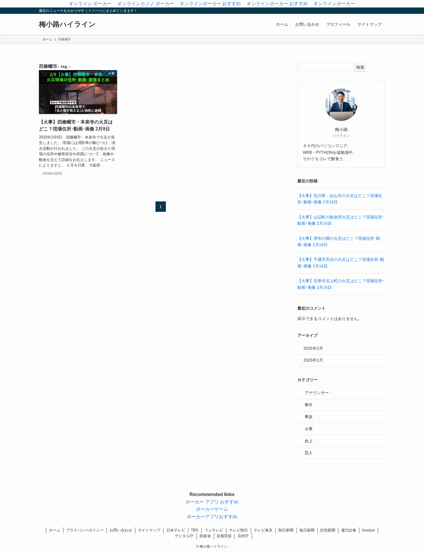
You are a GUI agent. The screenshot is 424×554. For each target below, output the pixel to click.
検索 (360, 67)
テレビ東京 (263, 530)
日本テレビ (175, 530)
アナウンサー (317, 392)
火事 (309, 428)
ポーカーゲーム (212, 509)
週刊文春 (348, 530)
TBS (194, 530)
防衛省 (205, 536)
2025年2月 (313, 348)
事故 (309, 416)
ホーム (54, 530)
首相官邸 (224, 536)
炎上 (309, 441)
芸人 (309, 452)
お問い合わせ (121, 530)
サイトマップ (149, 530)
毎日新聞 (306, 530)
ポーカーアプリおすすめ (212, 516)
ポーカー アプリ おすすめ (212, 501)
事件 (309, 405)
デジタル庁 (184, 536)
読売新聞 (327, 530)
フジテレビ (214, 530)
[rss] (374, 11)
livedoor (368, 530)
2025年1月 (313, 360)
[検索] (381, 11)
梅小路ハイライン (67, 24)
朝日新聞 (285, 530)
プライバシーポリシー (85, 530)
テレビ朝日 (238, 530)
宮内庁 (243, 536)
